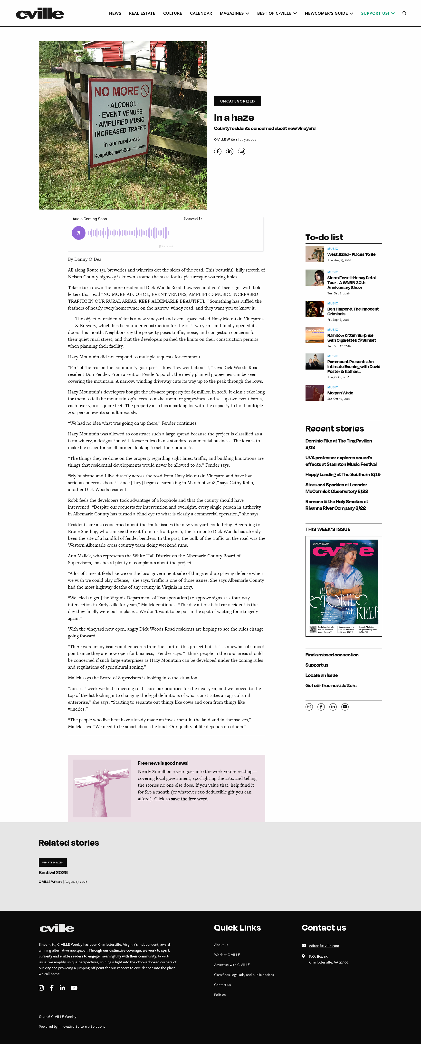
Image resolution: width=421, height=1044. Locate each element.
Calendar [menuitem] (201, 13)
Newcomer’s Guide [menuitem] (326, 13)
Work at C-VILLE (227, 954)
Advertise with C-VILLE (232, 964)
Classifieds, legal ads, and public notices (244, 974)
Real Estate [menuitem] (142, 13)
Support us (317, 665)
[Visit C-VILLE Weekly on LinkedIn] (63, 988)
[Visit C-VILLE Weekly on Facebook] (52, 988)
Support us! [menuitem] (375, 13)
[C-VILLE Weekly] (42, 13)
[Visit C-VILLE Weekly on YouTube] (74, 988)
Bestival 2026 (53, 872)
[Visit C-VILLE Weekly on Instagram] (42, 988)
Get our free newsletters (331, 685)
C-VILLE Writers (226, 139)
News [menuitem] (115, 13)
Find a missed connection (332, 655)
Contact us (222, 984)
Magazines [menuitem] (232, 13)
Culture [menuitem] (172, 13)
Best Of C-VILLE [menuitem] (274, 13)
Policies (220, 994)
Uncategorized (237, 101)
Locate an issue (322, 675)
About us (221, 944)
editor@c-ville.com (324, 945)
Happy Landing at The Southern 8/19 (343, 474)
